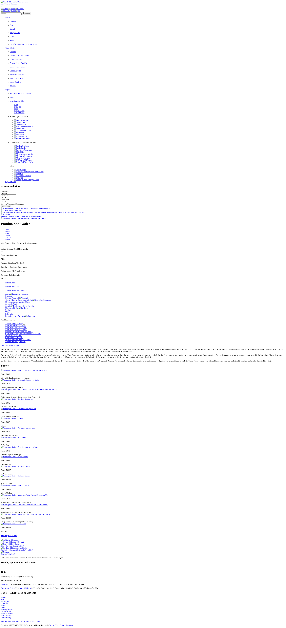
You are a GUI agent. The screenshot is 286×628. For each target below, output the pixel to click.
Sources (24, 136)
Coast (12, 36)
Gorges (23, 124)
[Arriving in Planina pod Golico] (20, 380)
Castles (23, 148)
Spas (21, 178)
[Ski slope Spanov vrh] (17, 399)
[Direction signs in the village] (19, 447)
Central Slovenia (16, 59)
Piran (16, 109)
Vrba (7, 312)
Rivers (23, 134)
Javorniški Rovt (25, 588)
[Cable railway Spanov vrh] (18, 409)
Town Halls (28, 162)
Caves (22, 122)
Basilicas (25, 146)
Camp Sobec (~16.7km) (13, 338)
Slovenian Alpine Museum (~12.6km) (18, 332)
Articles (26, 621)
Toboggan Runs (33, 180)
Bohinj (12, 29)
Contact (38, 621)
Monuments (28, 156)
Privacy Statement (66, 625)
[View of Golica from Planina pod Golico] (23, 370)
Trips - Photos (10, 48)
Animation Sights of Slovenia (20, 93)
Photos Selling (6, 618)
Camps (23, 170)
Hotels (7, 18)
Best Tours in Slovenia (9, 4)
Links (32, 621)
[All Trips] (2, 251)
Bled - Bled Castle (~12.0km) (15, 328)
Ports (21, 174)
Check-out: (5, 200)
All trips (13, 86)
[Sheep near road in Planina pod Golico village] (25, 514)
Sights (7, 90)
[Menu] (5, 7)
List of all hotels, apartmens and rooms (23, 44)
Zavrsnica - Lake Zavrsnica (15, 316)
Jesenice (20, 306)
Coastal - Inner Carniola (18, 63)
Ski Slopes (27, 176)
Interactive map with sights (10, 345)
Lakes (22, 128)
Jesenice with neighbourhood (31, 216)
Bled (11, 25)
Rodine (8, 310)
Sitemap (4, 621)
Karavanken (29, 126)
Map (7, 233)
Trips (7, 229)
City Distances (10, 182)
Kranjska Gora (15, 33)
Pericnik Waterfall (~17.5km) (15, 342)
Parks (22, 132)
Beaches (25, 120)
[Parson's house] (14, 457)
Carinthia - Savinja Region (19, 55)
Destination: (5, 191)
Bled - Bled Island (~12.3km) (15, 330)
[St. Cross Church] (15, 466)
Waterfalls (26, 138)
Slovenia (13, 52)
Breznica (9, 296)
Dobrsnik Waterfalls (12, 298)
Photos (7, 231)
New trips (11, 621)
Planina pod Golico (12, 308)
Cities (22, 152)
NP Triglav (28, 130)
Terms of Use (54, 625)
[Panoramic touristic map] (18, 428)
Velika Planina (19, 113)
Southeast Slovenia (16, 78)
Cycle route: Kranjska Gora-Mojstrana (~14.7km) (22, 334)
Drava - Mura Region (17, 67)
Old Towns (28, 160)
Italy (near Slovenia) (17, 74)
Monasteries (29, 154)
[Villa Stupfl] (13, 524)
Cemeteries (28, 150)
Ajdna (7, 294)
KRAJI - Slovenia (21, 2)
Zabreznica (9, 314)
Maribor (13, 40)
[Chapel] (12, 418)
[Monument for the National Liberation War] (24, 495)
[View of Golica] (15, 485)
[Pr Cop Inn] (13, 437)
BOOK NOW (6, 206)
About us (19, 621)
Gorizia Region (15, 71)
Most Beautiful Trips (17, 101)
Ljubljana (13, 21)
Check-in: (4, 195)
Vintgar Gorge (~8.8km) (14, 324)
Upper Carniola (15, 82)
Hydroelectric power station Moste (17, 302)
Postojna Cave (19, 111)
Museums (26, 158)
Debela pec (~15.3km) (13, 336)
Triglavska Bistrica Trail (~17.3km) (17, 340)
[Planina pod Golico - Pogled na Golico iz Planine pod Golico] (23, 218)
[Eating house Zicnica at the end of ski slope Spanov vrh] (29, 389)
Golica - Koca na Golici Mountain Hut (19, 300)
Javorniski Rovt (11, 304)
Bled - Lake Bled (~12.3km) (15, 326)
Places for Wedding (37, 172)
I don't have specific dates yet (14, 204)
